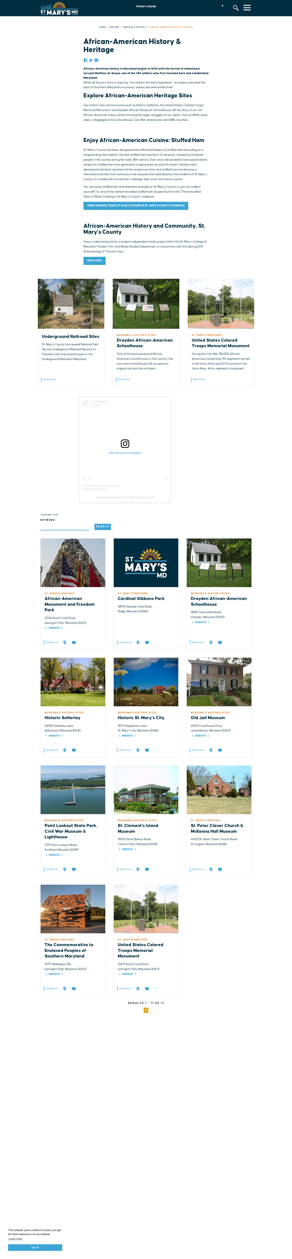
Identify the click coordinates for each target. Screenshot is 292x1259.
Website (54, 628)
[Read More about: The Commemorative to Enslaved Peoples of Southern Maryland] (73, 908)
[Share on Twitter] (91, 60)
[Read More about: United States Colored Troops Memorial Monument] (146, 908)
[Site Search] (236, 7)
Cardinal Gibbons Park (141, 598)
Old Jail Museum (208, 718)
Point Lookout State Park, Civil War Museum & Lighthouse (71, 831)
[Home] (59, 8)
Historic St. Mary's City (141, 718)
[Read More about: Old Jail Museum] (219, 681)
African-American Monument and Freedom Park (70, 604)
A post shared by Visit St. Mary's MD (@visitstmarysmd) (125, 497)
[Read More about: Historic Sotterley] (73, 681)
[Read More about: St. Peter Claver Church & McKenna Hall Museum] (219, 789)
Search (102, 526)
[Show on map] (65, 643)
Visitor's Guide (146, 6)
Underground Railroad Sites (70, 336)
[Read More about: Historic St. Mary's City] (146, 681)
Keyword (47, 520)
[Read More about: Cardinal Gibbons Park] (146, 562)
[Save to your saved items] (74, 643)
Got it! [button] (35, 1247)
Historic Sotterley (62, 718)
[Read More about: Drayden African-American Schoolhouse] (219, 562)
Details (49, 379)
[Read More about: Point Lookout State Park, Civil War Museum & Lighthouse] (73, 789)
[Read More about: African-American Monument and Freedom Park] (73, 562)
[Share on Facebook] (85, 60)
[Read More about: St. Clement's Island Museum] (146, 789)
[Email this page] (96, 60)
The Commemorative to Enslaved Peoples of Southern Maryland (69, 951)
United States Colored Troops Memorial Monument (140, 951)
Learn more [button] (15, 1238)
